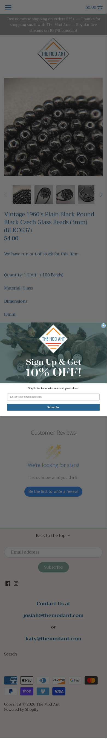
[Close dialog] (103, 325)
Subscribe (53, 406)
